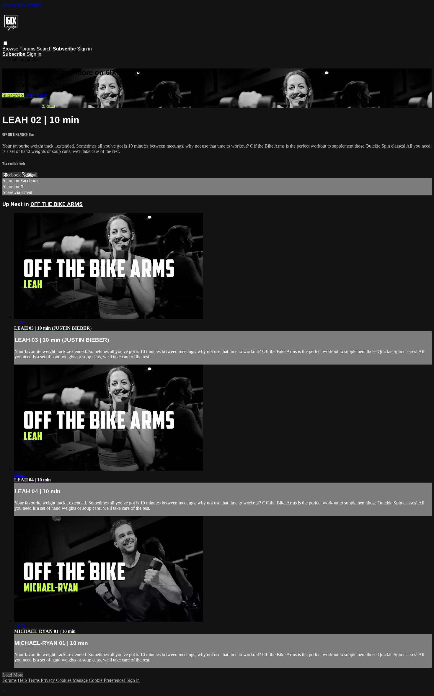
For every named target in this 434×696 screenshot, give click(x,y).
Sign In (34, 54)
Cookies (64, 680)
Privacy (48, 680)
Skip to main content (21, 4)
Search (45, 48)
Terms (34, 680)
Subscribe (13, 95)
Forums (28, 48)
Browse (10, 48)
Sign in (84, 48)
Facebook (12, 174)
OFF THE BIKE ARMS (14, 134)
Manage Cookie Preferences (99, 680)
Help (23, 680)
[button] (5, 43)
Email (32, 174)
